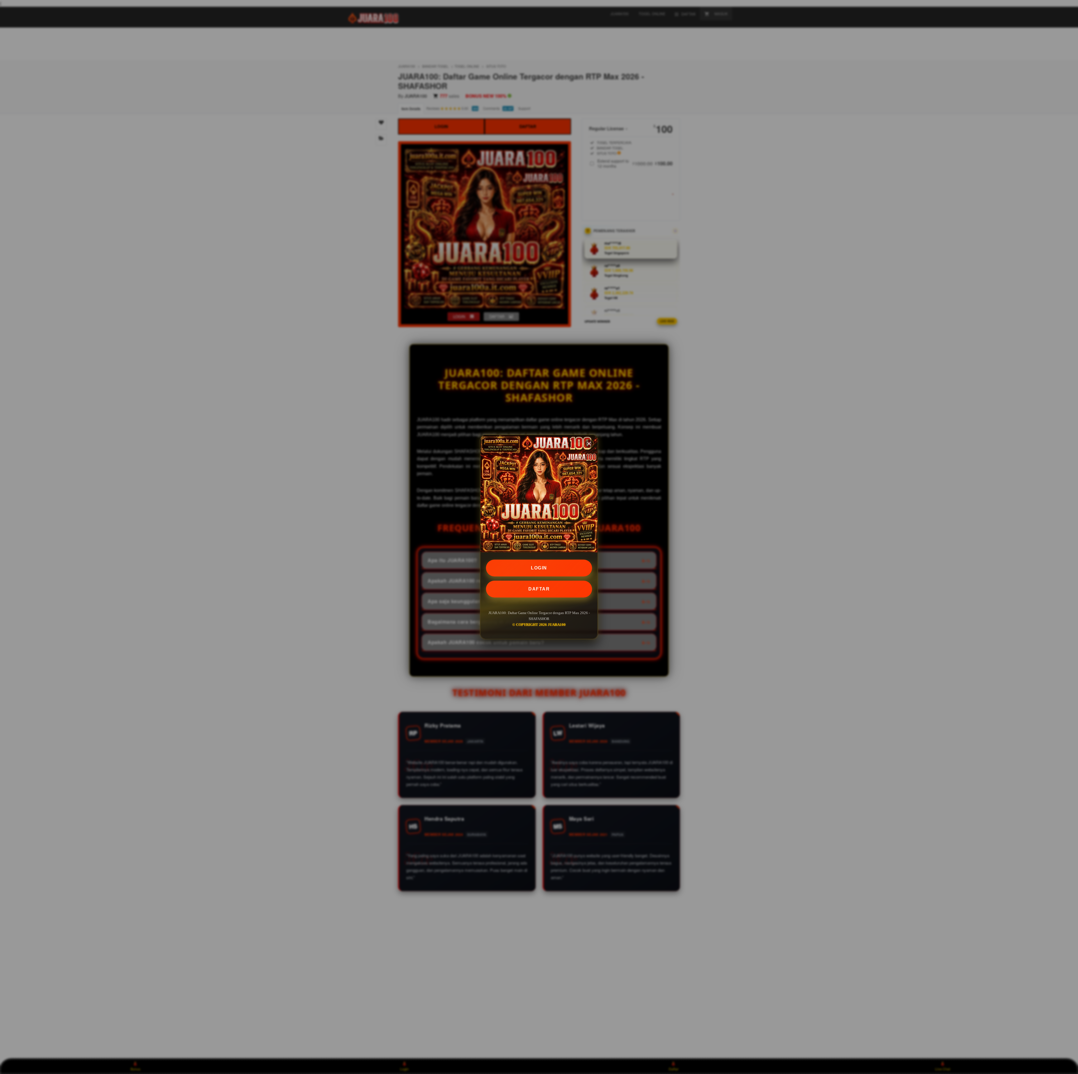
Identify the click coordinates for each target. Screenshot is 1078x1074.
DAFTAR (539, 589)
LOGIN (539, 567)
